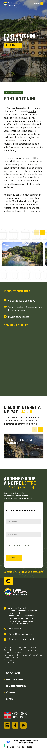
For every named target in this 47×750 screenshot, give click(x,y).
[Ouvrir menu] (39, 3)
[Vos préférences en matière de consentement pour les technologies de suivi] (4, 745)
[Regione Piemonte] (15, 715)
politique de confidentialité (23, 545)
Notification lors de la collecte (17, 747)
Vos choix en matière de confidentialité (26, 741)
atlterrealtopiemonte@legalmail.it (21, 639)
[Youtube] (23, 725)
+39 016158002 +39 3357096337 (21, 629)
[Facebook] (15, 725)
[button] (42, 232)
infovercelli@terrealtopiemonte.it (21, 634)
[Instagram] (7, 725)
